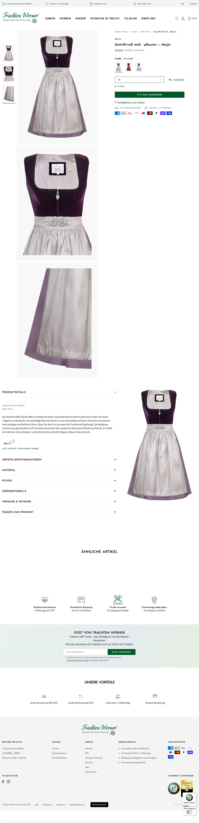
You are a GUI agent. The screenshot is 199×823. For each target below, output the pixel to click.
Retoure (89, 762)
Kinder (80, 18)
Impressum (61, 804)
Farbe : (124, 58)
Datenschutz (47, 804)
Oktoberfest (91, 771)
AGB (36, 804)
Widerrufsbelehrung (77, 804)
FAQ (182, 4)
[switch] (189, 812)
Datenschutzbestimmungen (78, 660)
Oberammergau (59, 753)
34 (119, 79)
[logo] (20, 18)
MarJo (118, 38)
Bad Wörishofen (59, 757)
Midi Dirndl (145, 31)
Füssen (55, 748)
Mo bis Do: (7, 757)
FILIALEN (130, 18)
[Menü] (194, 794)
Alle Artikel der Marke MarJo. (20, 448)
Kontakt (193, 4)
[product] (57, 204)
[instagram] (8, 782)
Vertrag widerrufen (99, 804)
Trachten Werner (121, 31)
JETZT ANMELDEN (121, 652)
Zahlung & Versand (93, 757)
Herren (65, 18)
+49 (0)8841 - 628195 (11, 753)
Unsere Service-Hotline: (13, 748)
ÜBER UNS (148, 18)
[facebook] (3, 782)
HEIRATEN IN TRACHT (105, 18)
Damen (50, 18)
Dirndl (134, 31)
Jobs (87, 767)
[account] (183, 18)
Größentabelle (178, 79)
